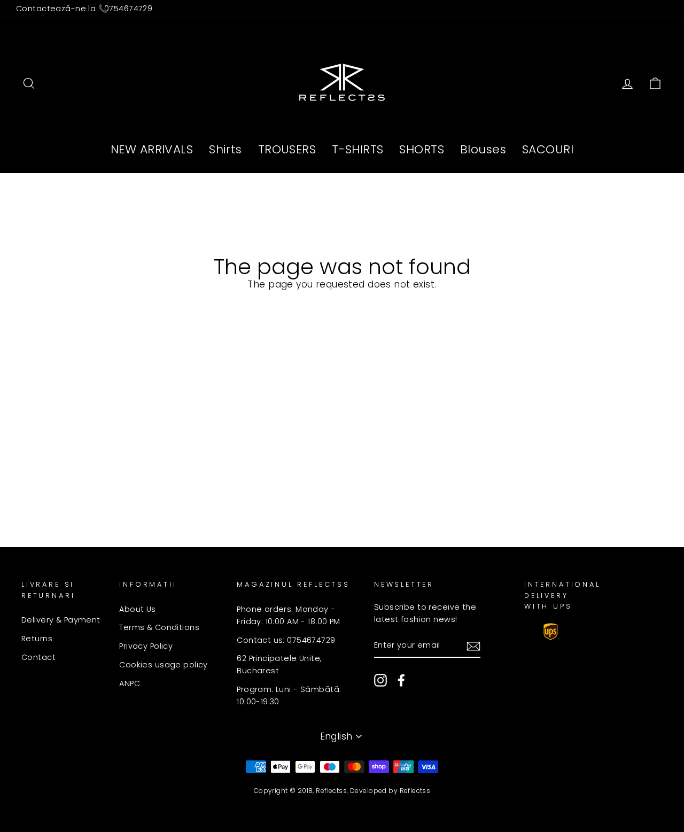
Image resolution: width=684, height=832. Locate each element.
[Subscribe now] (473, 646)
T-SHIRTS (357, 149)
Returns (36, 638)
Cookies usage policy (163, 664)
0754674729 (128, 8)
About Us (137, 609)
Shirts (225, 149)
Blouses (483, 149)
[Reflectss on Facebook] (401, 680)
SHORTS (421, 149)
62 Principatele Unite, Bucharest (279, 664)
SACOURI (547, 149)
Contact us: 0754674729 (286, 640)
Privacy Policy (146, 646)
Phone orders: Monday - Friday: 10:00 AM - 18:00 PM (288, 615)
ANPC (129, 683)
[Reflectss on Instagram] (380, 680)
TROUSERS (287, 149)
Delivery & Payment (60, 620)
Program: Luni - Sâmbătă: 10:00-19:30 (289, 695)
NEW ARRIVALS (152, 149)
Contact (38, 657)
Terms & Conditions (159, 627)
